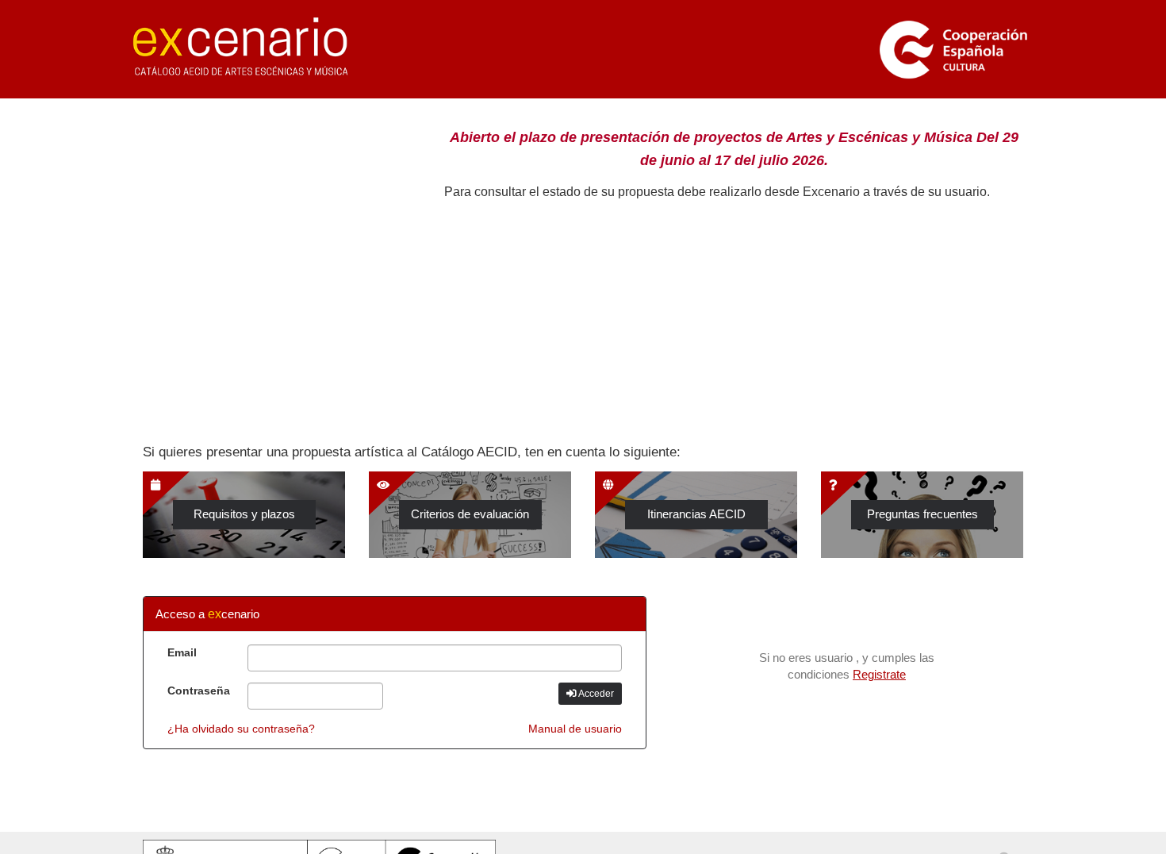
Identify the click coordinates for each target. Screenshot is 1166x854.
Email (182, 652)
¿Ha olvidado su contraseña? (241, 728)
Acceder (595, 693)
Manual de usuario (575, 728)
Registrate (879, 674)
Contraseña (198, 690)
